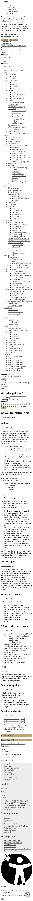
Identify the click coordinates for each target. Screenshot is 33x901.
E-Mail (8, 757)
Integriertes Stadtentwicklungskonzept (21, 280)
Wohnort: (4, 402)
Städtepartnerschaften (16, 99)
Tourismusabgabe (18, 235)
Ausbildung (16, 172)
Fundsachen (12, 202)
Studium (15, 170)
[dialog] (16, 894)
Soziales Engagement (15, 369)
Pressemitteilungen (15, 137)
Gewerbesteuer (17, 229)
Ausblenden (4, 39)
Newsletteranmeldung (15, 363)
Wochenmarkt (13, 316)
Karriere (11, 166)
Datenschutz (12, 125)
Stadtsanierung (13, 257)
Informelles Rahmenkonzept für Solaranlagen (21, 276)
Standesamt (12, 206)
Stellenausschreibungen (20, 168)
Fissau (14, 82)
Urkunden (15, 216)
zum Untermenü (10, 9)
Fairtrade (11, 101)
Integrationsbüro (10, 830)
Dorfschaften (12, 80)
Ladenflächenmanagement (17, 367)
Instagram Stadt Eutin (11, 780)
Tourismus (8, 308)
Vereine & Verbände (15, 350)
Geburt (14, 208)
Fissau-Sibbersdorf (18, 95)
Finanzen (11, 184)
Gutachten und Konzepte (16, 271)
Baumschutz (12, 304)
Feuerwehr (11, 91)
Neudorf (15, 84)
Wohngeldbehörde (10, 824)
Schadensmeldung (14, 249)
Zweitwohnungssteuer (19, 233)
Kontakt (7, 764)
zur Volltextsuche (10, 13)
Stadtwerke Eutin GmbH (12, 841)
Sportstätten (16, 338)
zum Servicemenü (10, 11)
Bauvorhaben (12, 269)
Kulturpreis (16, 322)
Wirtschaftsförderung (15, 356)
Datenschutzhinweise (11, 768)
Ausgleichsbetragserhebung (21, 263)
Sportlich (15, 334)
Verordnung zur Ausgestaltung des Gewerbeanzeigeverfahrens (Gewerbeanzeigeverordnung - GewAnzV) (16, 728)
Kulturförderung (13, 320)
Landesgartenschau (15, 306)
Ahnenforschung (17, 214)
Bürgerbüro (12, 204)
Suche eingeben (6, 376)
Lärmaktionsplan (17, 283)
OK (2, 899)
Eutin (13, 93)
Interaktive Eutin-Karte (12, 371)
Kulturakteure (13, 324)
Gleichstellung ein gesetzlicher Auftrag (18, 150)
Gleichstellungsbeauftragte (17, 145)
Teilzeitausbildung (18, 174)
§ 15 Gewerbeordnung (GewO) (14, 721)
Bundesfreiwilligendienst (20, 182)
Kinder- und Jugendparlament (18, 330)
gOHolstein (15, 121)
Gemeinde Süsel (6, 42)
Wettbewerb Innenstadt (20, 265)
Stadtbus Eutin (17, 129)
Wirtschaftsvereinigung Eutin (14, 851)
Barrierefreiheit (9, 770)
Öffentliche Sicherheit (15, 243)
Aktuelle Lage (16, 196)
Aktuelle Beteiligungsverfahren (19, 297)
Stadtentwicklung (10, 255)
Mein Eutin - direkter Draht (13, 70)
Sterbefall (15, 212)
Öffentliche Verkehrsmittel (17, 127)
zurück (10, 760)
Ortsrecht (11, 78)
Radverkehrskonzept (19, 285)
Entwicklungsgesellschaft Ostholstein (17, 849)
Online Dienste (13, 192)
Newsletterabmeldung (15, 365)
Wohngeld (11, 220)
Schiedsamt (16, 247)
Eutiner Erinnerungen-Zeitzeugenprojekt (15, 313)
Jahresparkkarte (17, 245)
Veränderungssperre (19, 300)
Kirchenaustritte (17, 218)
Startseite (4, 383)
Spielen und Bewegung (16, 344)
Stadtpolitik (12, 74)
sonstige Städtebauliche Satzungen (20, 302)
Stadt (6, 72)
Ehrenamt (11, 352)
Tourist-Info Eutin (10, 847)
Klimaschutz (12, 109)
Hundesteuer (16, 231)
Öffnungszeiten (13, 188)
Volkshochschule (14, 348)
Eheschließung (17, 210)
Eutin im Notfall (13, 194)
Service (6, 186)
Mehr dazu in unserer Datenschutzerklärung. (9, 35)
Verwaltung (12, 143)
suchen (3, 408)
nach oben (4, 760)
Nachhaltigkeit (17, 123)
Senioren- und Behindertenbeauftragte (16, 106)
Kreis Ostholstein (10, 845)
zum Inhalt (8, 5)
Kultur (6, 318)
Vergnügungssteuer (18, 237)
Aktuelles (15, 147)
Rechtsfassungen (18, 294)
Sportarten (15, 336)
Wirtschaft (8, 354)
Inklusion (15, 76)
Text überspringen (7, 428)
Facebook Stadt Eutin (11, 778)
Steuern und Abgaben (15, 222)
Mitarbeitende (13, 164)
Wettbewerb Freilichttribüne (21, 267)
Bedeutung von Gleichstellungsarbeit (19, 154)
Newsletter (12, 359)
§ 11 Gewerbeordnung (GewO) (14, 723)
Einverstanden (13, 39)
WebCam (7, 58)
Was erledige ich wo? (15, 190)
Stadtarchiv (8, 832)
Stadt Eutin (11, 383)
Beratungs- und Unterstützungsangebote (20, 161)
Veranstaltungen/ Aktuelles (21, 117)
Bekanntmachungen (15, 139)
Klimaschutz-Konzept (19, 111)
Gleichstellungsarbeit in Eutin (22, 158)
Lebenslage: (5, 400)
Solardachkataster (18, 119)
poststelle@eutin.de (13, 805)
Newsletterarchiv (14, 361)
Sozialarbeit (12, 340)
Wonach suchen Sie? (8, 50)
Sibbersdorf (16, 86)
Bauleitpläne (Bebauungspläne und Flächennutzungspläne (20, 290)
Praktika (14, 180)
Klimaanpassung (17, 115)
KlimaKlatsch (16, 113)
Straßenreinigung (18, 227)
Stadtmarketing (13, 310)
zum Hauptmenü (10, 7)
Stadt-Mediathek (13, 131)
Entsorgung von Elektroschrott (18, 239)
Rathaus (7, 135)
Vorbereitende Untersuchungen (17, 260)
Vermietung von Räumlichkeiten (19, 241)
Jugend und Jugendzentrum (17, 328)
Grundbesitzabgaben (19, 225)
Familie (6, 326)
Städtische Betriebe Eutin (13, 843)
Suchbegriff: (5, 397)
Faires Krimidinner (18, 103)
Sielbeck (14, 88)
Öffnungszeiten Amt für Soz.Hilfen (16, 826)
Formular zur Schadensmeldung (18, 252)
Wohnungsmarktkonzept (20, 287)
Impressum (8, 766)
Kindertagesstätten (14, 342)
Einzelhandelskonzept (19, 273)
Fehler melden (9, 774)
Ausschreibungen (14, 141)
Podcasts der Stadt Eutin (20, 133)
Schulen (11, 346)
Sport (10, 332)
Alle (24, 406)
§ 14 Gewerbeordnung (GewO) (14, 719)
